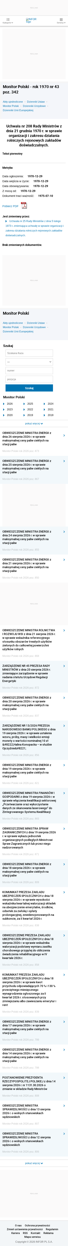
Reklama (48, 1233)
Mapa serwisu (32, 1236)
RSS (25, 1233)
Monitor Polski (11, 106)
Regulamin (52, 1229)
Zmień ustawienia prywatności (25, 1229)
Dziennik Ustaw (36, 101)
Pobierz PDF (10, 206)
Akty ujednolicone (13, 101)
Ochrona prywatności (37, 1225)
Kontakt (35, 1233)
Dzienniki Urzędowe (34, 106)
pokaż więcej (32, 1163)
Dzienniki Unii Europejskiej (18, 110)
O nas (18, 1225)
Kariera (15, 1233)
